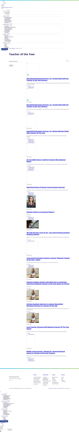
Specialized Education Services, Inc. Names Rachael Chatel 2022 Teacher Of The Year (48, 132)
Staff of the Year (30, 87)
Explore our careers (4, 421)
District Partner (7, 13)
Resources (13, 48)
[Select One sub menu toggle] (8, 11)
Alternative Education (31, 360)
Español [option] (3, 425)
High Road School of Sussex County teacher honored (46, 187)
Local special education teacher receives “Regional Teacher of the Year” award (48, 259)
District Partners (45, 374)
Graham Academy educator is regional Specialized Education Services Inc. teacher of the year (45, 305)
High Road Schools (31, 139)
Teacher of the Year (31, 86)
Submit (11, 65)
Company (53, 374)
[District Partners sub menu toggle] (10, 24)
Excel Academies (30, 359)
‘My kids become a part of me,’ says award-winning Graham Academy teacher (48, 233)
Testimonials (5, 419)
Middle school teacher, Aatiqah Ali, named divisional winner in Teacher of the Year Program (46, 352)
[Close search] (1, 427)
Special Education (31, 140)
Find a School (7, 22)
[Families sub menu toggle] (7, 16)
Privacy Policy (55, 388)
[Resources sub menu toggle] (8, 42)
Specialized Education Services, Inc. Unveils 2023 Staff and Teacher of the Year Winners (48, 105)
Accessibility (50, 388)
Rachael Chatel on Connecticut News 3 (40, 212)
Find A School (3, 422)
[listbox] (32, 2)
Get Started (6, 32)
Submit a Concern (67, 388)
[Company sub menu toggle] (8, 34)
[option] (32, 3)
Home (10, 48)
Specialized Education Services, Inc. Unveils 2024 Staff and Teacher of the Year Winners (48, 79)
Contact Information (8, 40)
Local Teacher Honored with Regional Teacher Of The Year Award (48, 328)
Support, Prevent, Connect (9, 36)
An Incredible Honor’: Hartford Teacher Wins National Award (46, 160)
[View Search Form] (2, 5)
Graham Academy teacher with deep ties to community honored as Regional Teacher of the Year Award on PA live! (48, 283)
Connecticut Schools (31, 142)
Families (35, 374)
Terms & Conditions (61, 388)
